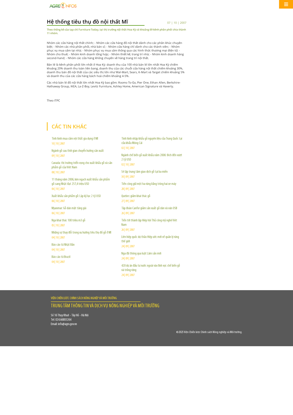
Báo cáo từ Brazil (61, 257)
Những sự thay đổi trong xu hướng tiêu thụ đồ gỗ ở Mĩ (81, 233)
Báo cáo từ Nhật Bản (63, 245)
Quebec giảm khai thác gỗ (135, 196)
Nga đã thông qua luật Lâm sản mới (141, 253)
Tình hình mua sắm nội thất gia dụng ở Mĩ (75, 139)
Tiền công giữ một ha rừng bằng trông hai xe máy (148, 184)
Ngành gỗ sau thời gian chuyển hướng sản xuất (78, 151)
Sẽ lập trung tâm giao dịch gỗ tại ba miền (144, 172)
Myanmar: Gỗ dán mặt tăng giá (69, 208)
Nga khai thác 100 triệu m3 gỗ (68, 220)
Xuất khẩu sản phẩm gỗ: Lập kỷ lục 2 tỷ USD (76, 196)
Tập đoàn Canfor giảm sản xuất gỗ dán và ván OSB (149, 208)
